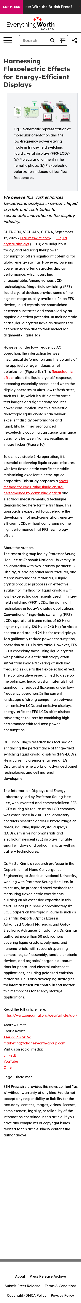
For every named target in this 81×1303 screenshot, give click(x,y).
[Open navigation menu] (7, 40)
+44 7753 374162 (17, 1037)
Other (8, 1067)
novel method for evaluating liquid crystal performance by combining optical (35, 487)
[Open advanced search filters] (62, 40)
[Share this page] (74, 40)
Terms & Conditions (60, 1286)
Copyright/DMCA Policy (26, 1295)
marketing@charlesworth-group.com (34, 1043)
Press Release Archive (48, 1276)
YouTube (10, 1061)
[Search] (52, 40)
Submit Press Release (22, 1286)
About (20, 1276)
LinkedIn (10, 1055)
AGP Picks (11, 7)
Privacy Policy (62, 1295)
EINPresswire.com (35, 238)
